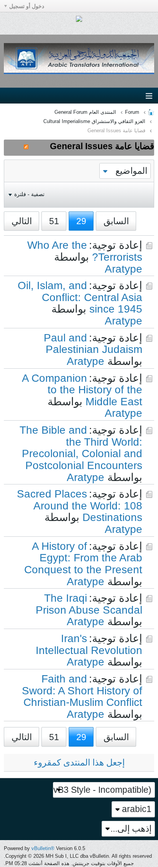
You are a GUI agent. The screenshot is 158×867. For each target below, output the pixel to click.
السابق (116, 221)
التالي (22, 221)
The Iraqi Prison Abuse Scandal (89, 604)
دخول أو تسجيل (26, 6)
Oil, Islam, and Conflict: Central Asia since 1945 (80, 297)
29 (81, 221)
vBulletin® (42, 848)
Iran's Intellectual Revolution (89, 644)
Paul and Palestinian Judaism (93, 344)
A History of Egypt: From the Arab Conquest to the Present (83, 558)
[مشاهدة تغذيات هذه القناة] (26, 146)
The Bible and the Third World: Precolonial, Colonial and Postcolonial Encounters (81, 447)
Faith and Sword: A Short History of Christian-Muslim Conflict (82, 690)
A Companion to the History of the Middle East (82, 390)
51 (54, 221)
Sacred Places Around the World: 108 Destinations (79, 505)
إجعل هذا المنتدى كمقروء (79, 762)
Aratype (123, 269)
